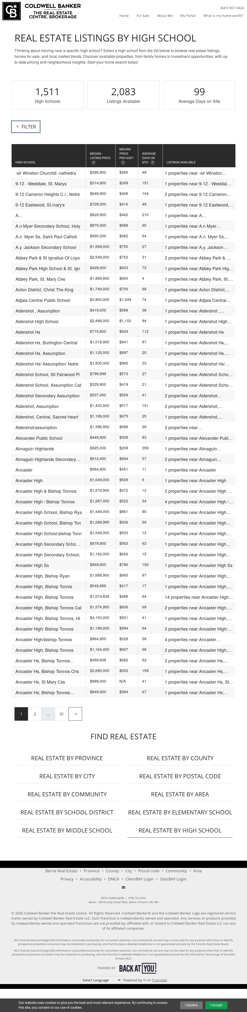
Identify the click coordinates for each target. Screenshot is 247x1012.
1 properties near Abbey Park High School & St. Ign (198, 268)
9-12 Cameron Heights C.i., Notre (47, 194)
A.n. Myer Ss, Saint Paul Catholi (46, 236)
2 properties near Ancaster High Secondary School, (195, 554)
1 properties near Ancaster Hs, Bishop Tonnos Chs (194, 671)
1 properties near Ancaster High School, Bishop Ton (195, 522)
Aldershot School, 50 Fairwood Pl (47, 374)
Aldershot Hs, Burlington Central (46, 342)
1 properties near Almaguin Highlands (191, 448)
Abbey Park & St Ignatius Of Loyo (47, 257)
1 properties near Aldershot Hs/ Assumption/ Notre (195, 363)
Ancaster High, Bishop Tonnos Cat (48, 607)
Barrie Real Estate (61, 870)
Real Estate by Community (67, 794)
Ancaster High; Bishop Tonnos (44, 650)
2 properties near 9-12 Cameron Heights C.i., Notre (196, 194)
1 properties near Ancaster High (195, 480)
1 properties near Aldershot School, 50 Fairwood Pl (199, 374)
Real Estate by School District (67, 812)
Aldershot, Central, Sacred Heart (46, 416)
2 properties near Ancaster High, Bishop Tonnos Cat (196, 607)
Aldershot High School (36, 321)
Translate (159, 980)
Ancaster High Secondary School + (47, 544)
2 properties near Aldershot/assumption (185, 427)
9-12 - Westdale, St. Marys (41, 183)
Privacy (67, 879)
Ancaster (24, 469)
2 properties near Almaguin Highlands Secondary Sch (191, 459)
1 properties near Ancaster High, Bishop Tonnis (196, 586)
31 (62, 714)
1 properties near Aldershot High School (196, 321)
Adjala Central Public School (42, 300)
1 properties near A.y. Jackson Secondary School (194, 247)
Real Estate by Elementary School (180, 812)
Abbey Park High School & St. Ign (47, 268)
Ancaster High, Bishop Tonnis (43, 586)
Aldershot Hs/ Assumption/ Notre (46, 363)
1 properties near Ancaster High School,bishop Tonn (195, 533)
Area (197, 870)
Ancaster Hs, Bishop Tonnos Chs (47, 671)
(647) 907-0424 (232, 8)
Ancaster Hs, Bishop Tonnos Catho (42, 660)
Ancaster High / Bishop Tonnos (45, 501)
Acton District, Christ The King (44, 289)
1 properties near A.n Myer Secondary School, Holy (190, 226)
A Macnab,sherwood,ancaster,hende (48, 215)
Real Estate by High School (179, 830)
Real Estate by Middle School (67, 830)
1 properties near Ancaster (190, 469)
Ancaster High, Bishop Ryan (42, 576)
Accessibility (91, 879)
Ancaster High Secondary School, (47, 554)
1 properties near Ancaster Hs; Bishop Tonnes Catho (194, 692)
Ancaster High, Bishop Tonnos (44, 597)
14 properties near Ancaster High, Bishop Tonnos (197, 597)
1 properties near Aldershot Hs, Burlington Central (195, 342)
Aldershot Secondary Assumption (47, 395)
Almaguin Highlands (34, 448)
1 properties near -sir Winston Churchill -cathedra (193, 173)
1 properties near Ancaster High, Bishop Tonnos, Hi (196, 618)
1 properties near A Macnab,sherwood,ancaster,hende (198, 215)
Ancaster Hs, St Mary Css (40, 682)
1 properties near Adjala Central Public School (195, 300)
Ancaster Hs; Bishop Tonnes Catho (42, 692)
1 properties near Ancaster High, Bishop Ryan (196, 576)
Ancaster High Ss (32, 565)
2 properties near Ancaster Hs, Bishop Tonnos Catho (194, 660)
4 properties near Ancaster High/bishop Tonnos (190, 639)
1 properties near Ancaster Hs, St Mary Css (197, 682)
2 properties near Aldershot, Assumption (192, 406)
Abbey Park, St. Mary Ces (40, 279)
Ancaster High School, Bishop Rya (48, 512)
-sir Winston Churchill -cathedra (45, 173)
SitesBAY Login (173, 879)
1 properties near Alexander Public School (198, 438)
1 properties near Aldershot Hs (194, 332)
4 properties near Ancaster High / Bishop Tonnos (197, 501)
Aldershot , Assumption (37, 310)
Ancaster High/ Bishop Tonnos (44, 629)
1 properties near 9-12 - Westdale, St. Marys (198, 183)
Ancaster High (29, 480)
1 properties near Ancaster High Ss (199, 565)
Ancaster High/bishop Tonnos (43, 639)
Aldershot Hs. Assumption (40, 353)
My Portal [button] (188, 15)
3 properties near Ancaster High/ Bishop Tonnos (196, 629)
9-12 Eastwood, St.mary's (40, 204)
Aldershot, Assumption (37, 406)
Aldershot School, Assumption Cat (48, 385)
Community (176, 870)
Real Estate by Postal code (180, 776)
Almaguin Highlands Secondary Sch (45, 459)
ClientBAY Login (139, 879)
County (112, 870)
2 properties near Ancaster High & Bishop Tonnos (197, 491)
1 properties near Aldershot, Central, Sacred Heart (192, 416)
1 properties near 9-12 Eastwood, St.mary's (197, 204)
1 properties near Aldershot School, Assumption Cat (199, 385)
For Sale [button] (143, 15)
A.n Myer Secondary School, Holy (47, 226)
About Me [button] (165, 15)
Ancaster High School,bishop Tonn (48, 533)
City (128, 870)
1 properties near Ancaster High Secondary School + (195, 544)
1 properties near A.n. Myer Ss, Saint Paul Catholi (195, 236)
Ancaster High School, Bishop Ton (48, 522)
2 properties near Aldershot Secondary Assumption (191, 395)
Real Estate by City (67, 776)
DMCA (113, 879)
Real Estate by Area (180, 794)
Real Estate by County (180, 758)
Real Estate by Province (67, 758)
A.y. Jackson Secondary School (45, 247)
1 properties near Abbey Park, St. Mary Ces (197, 279)
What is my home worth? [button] (223, 15)
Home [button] (124, 15)
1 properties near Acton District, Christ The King (195, 289)
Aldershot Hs (27, 332)
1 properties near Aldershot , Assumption (192, 310)
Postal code (148, 870)
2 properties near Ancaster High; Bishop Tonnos (196, 650)
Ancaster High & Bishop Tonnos (45, 491)
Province (92, 870)
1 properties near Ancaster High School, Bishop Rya (195, 512)
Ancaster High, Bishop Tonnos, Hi (47, 618)
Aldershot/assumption (36, 427)
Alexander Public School (38, 438)
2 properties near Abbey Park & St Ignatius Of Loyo (198, 257)
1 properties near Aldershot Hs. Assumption (195, 353)
